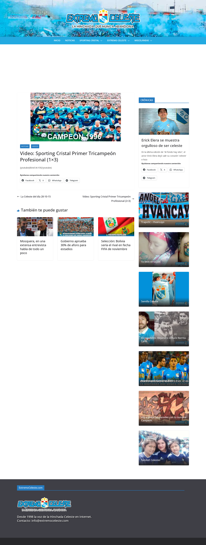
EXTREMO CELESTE (116, 40)
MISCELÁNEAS (142, 40)
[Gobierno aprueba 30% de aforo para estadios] (76, 219)
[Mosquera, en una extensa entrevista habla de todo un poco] (35, 219)
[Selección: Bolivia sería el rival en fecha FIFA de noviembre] (116, 219)
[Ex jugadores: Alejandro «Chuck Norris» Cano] (164, 328)
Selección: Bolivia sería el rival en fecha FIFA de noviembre (115, 245)
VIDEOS (35, 146)
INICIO (57, 40)
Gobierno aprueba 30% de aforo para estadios (73, 245)
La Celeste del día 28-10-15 (36, 196)
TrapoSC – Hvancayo (152, 222)
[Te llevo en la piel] (164, 249)
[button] (100, 40)
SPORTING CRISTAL (89, 40)
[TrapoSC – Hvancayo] (164, 209)
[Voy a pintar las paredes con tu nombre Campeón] (164, 408)
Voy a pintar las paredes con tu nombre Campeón (163, 419)
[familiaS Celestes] (164, 448)
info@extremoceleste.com (50, 521)
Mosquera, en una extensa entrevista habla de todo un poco (33, 247)
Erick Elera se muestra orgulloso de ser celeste (161, 143)
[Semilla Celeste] (164, 289)
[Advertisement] (103, 67)
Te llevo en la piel (150, 261)
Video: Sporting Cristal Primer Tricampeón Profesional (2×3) (106, 199)
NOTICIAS (70, 40)
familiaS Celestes (150, 460)
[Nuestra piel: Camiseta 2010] (164, 368)
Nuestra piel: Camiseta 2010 (157, 380)
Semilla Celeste (149, 301)
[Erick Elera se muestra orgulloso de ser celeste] (164, 121)
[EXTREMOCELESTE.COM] (44, 495)
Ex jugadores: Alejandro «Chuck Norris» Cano (163, 339)
